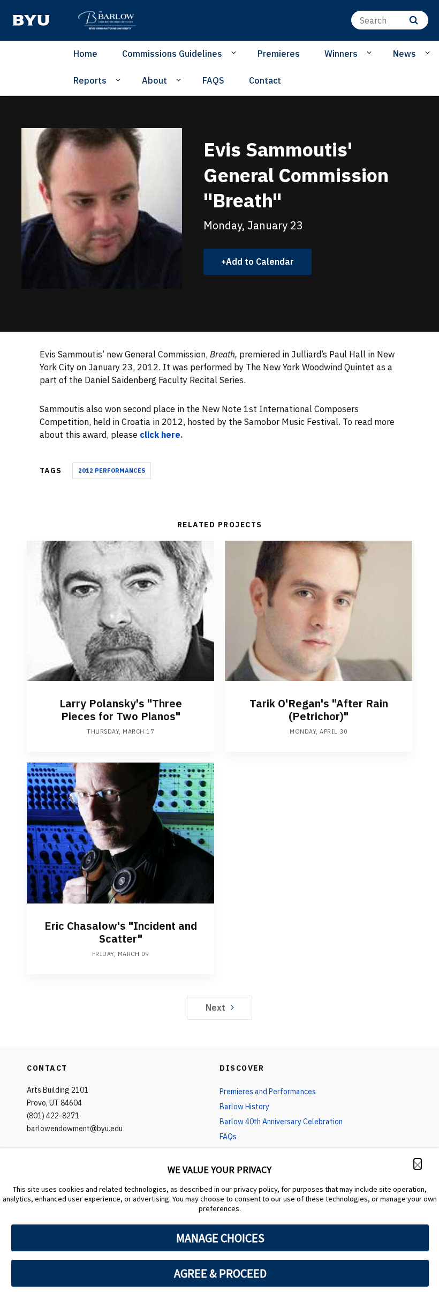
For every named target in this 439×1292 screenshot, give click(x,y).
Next (215, 1007)
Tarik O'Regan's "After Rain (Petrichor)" (318, 709)
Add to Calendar (260, 261)
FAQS (213, 80)
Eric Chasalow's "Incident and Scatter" (120, 932)
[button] (417, 1164)
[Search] (413, 20)
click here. (161, 434)
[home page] (31, 20)
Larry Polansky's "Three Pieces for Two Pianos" (120, 709)
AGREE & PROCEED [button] (220, 1273)
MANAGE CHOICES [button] (220, 1237)
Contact (265, 80)
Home (85, 53)
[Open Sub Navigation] (235, 53)
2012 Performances (111, 470)
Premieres (279, 53)
